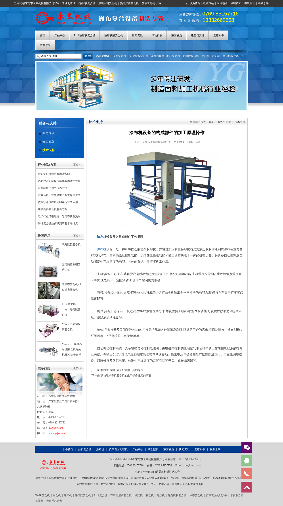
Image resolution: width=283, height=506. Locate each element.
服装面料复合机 (107, 3)
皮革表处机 (148, 3)
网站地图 (222, 3)
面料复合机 (84, 449)
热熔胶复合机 (191, 56)
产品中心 (59, 35)
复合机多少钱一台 (233, 56)
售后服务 (48, 133)
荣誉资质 (176, 35)
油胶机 (39, 500)
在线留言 (249, 3)
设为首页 (194, 3)
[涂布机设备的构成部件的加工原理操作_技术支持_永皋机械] (102, 11)
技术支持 (48, 150)
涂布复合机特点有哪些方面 (54, 173)
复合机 (176, 56)
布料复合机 (119, 56)
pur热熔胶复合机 (138, 56)
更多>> (77, 164)
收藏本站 (208, 3)
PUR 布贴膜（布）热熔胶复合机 (71, 309)
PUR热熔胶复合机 (84, 35)
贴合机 (205, 56)
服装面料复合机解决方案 (52, 209)
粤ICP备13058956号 (190, 459)
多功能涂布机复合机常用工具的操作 (122, 370)
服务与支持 (197, 35)
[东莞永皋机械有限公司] (53, 459)
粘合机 (150, 495)
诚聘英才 (236, 3)
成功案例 (157, 35)
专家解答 (48, 142)
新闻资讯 (137, 35)
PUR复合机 (100, 495)
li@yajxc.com (55, 427)
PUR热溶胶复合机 (84, 3)
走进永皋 (218, 35)
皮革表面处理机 (118, 449)
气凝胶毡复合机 (71, 244)
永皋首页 (68, 449)
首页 (42, 35)
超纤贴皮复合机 (160, 56)
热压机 (161, 495)
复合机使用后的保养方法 (52, 188)
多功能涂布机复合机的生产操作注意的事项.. (126, 375)
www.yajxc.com (56, 433)
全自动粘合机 (54, 500)
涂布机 (216, 56)
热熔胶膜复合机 (113, 35)
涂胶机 (139, 495)
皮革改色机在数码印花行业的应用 (58, 202)
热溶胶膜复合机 (129, 3)
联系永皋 (263, 3)
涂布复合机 (196, 495)
